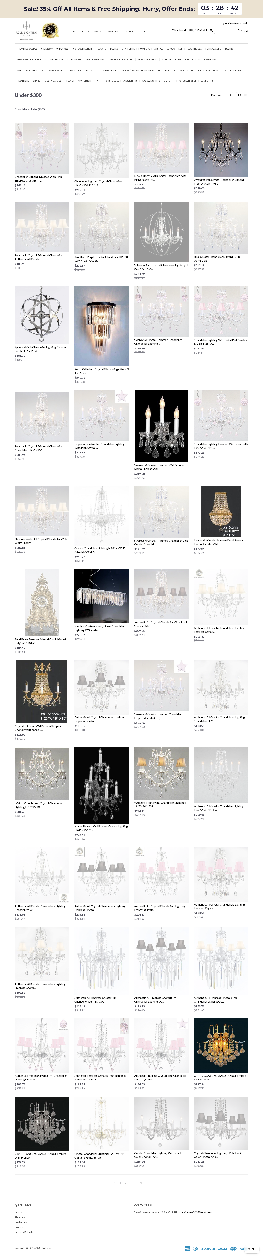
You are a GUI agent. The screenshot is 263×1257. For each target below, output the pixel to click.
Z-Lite (167, 81)
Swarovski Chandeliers (29, 59)
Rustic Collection (82, 49)
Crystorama (112, 81)
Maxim (98, 81)
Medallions (23, 81)
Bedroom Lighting (148, 59)
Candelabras (110, 70)
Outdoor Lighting (184, 70)
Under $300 (62, 49)
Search (18, 1212)
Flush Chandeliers (171, 59)
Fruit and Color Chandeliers (200, 59)
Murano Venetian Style (150, 49)
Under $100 (46, 49)
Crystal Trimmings (233, 70)
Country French (54, 59)
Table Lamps (164, 70)
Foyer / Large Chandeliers (219, 49)
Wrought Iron (175, 49)
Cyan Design (84, 81)
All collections (90, 31)
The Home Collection (185, 81)
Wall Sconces (91, 70)
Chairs (36, 81)
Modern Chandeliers (107, 49)
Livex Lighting (130, 81)
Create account (237, 23)
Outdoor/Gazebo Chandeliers (64, 70)
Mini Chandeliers (95, 59)
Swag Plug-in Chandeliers (30, 70)
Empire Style (128, 49)
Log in (223, 23)
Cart (145, 31)
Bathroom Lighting (209, 70)
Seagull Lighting (151, 81)
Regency (69, 81)
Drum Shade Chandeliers (121, 59)
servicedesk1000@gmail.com (196, 1212)
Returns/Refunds (24, 1232)
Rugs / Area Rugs (52, 81)
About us (20, 1217)
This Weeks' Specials (27, 49)
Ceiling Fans (207, 81)
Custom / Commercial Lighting (137, 70)
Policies (130, 31)
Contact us (113, 31)
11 (141, 1182)
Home (73, 31)
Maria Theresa (194, 49)
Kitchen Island (74, 59)
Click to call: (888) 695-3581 (189, 30)
